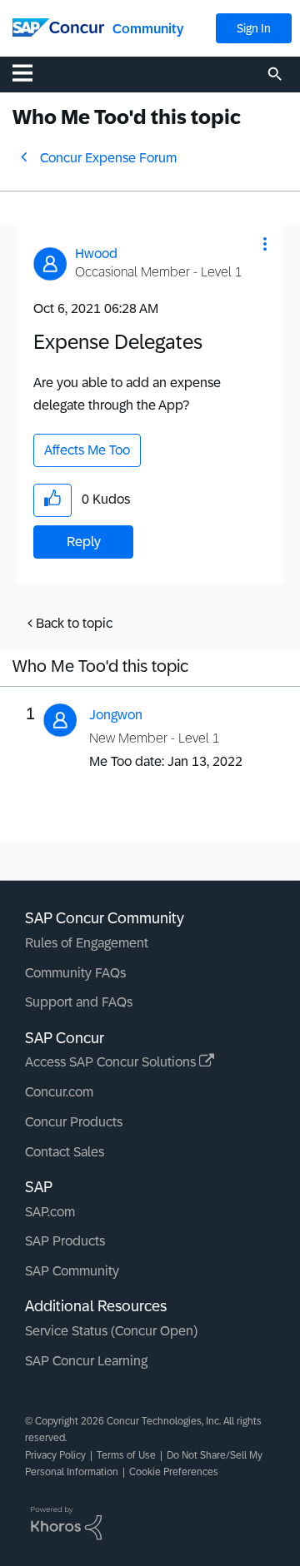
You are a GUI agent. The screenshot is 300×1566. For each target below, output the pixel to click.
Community (147, 29)
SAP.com (50, 1212)
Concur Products (73, 1122)
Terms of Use (126, 1455)
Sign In (254, 28)
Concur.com (59, 1092)
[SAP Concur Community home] (58, 26)
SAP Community (72, 1271)
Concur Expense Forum (108, 158)
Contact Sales (64, 1152)
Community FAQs (75, 973)
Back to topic (74, 623)
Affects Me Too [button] (87, 450)
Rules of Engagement (86, 943)
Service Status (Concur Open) (111, 1331)
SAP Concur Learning (86, 1361)
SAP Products (65, 1241)
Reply (84, 541)
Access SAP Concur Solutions (112, 1062)
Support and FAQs (78, 1002)
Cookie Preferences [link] (173, 1472)
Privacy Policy (55, 1455)
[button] (265, 244)
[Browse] (30, 72)
